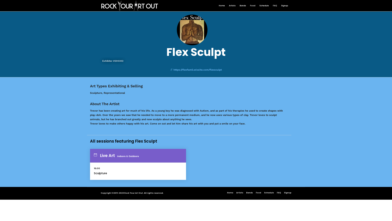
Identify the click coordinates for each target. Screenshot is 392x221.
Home (230, 192)
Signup (287, 192)
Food (258, 192)
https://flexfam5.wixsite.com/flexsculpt (197, 69)
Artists (239, 192)
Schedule (269, 192)
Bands (249, 192)
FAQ (279, 192)
